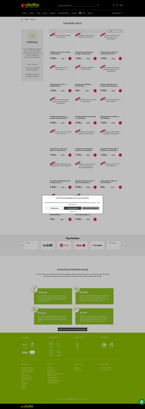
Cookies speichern (72, 208)
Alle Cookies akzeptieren (90, 208)
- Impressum (72, 211)
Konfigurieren (55, 208)
